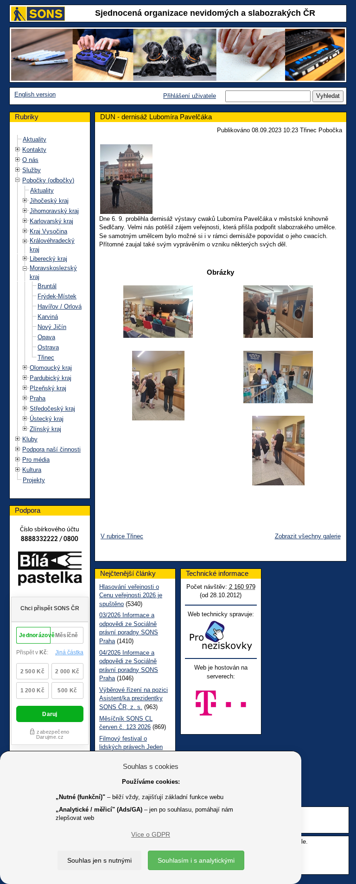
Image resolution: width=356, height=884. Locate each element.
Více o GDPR (150, 834)
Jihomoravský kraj (54, 210)
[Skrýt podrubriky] (17, 180)
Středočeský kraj (52, 408)
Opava (46, 337)
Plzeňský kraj (48, 388)
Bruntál (47, 286)
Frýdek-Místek (57, 296)
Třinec (46, 357)
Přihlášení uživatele (189, 95)
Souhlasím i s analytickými (196, 860)
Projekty (34, 480)
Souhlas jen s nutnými (99, 860)
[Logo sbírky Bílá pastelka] (49, 570)
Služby (31, 170)
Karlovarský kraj (51, 221)
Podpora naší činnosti (51, 449)
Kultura (31, 469)
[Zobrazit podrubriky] (17, 149)
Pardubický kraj (50, 377)
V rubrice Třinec (122, 536)
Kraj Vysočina (48, 231)
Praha (37, 398)
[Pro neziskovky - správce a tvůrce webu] (220, 635)
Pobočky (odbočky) (48, 180)
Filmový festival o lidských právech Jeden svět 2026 (131, 747)
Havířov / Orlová (60, 306)
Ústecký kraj (47, 418)
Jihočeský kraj (49, 200)
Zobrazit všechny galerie (308, 536)
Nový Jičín (52, 326)
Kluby (30, 439)
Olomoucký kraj (51, 367)
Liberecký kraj (48, 258)
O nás (30, 159)
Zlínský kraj (45, 429)
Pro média (36, 459)
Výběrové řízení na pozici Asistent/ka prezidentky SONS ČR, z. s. (133, 698)
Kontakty (34, 149)
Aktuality (34, 139)
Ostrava (48, 347)
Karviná (48, 316)
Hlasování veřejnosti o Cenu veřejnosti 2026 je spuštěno (130, 595)
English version (35, 94)
